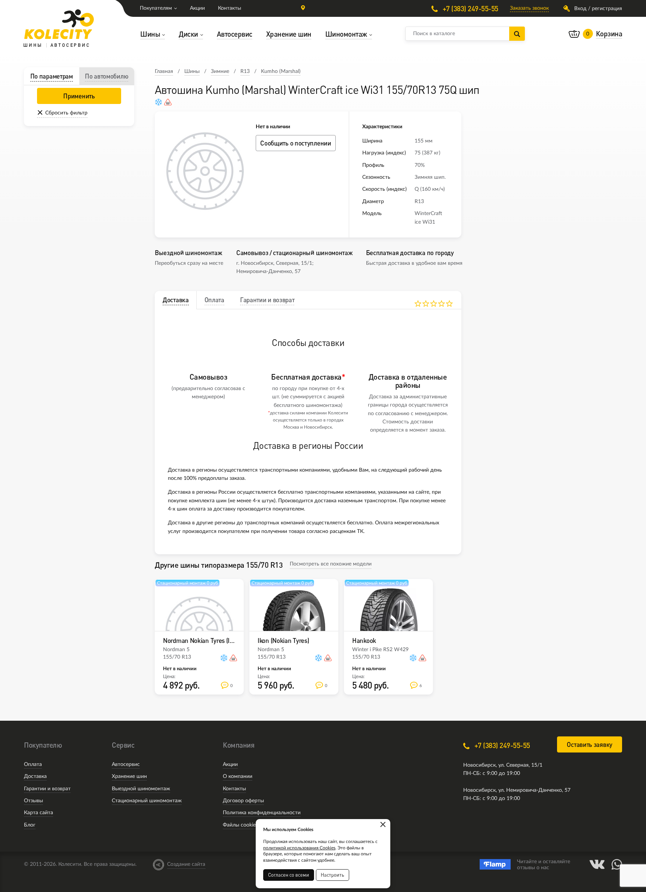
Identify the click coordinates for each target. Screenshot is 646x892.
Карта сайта (38, 812)
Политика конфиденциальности (262, 812)
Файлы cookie (239, 825)
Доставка (35, 776)
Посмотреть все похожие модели (331, 564)
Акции (197, 8)
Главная (164, 71)
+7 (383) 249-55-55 (469, 8)
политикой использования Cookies (299, 848)
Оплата (33, 764)
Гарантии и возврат (47, 788)
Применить (79, 96)
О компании (237, 776)
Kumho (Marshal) (281, 71)
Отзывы (33, 800)
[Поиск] (517, 34)
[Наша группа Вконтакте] (597, 864)
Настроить (332, 875)
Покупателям (156, 8)
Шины (192, 71)
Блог (30, 825)
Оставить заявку (589, 744)
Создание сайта (186, 864)
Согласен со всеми (288, 875)
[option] (205, 171)
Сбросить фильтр (66, 113)
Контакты (229, 8)
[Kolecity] (59, 24)
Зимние (220, 71)
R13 (245, 71)
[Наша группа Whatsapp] (617, 864)
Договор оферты (243, 800)
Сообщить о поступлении (295, 143)
